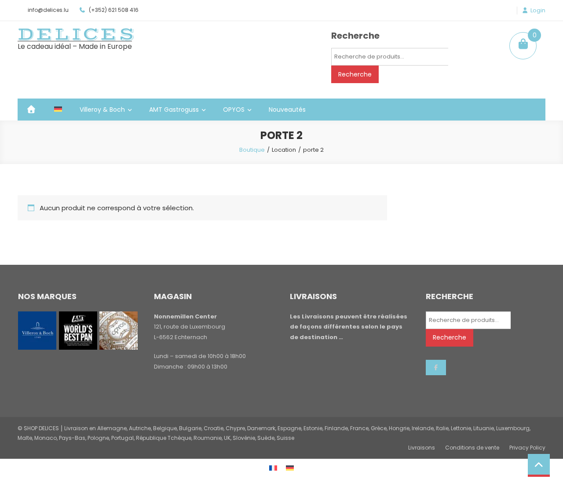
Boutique (252, 150)
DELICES (77, 34)
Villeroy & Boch (102, 109)
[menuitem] (58, 110)
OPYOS (234, 109)
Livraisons (421, 447)
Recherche (355, 74)
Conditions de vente (472, 447)
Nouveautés (287, 109)
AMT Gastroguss (174, 109)
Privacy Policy (527, 447)
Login (537, 11)
